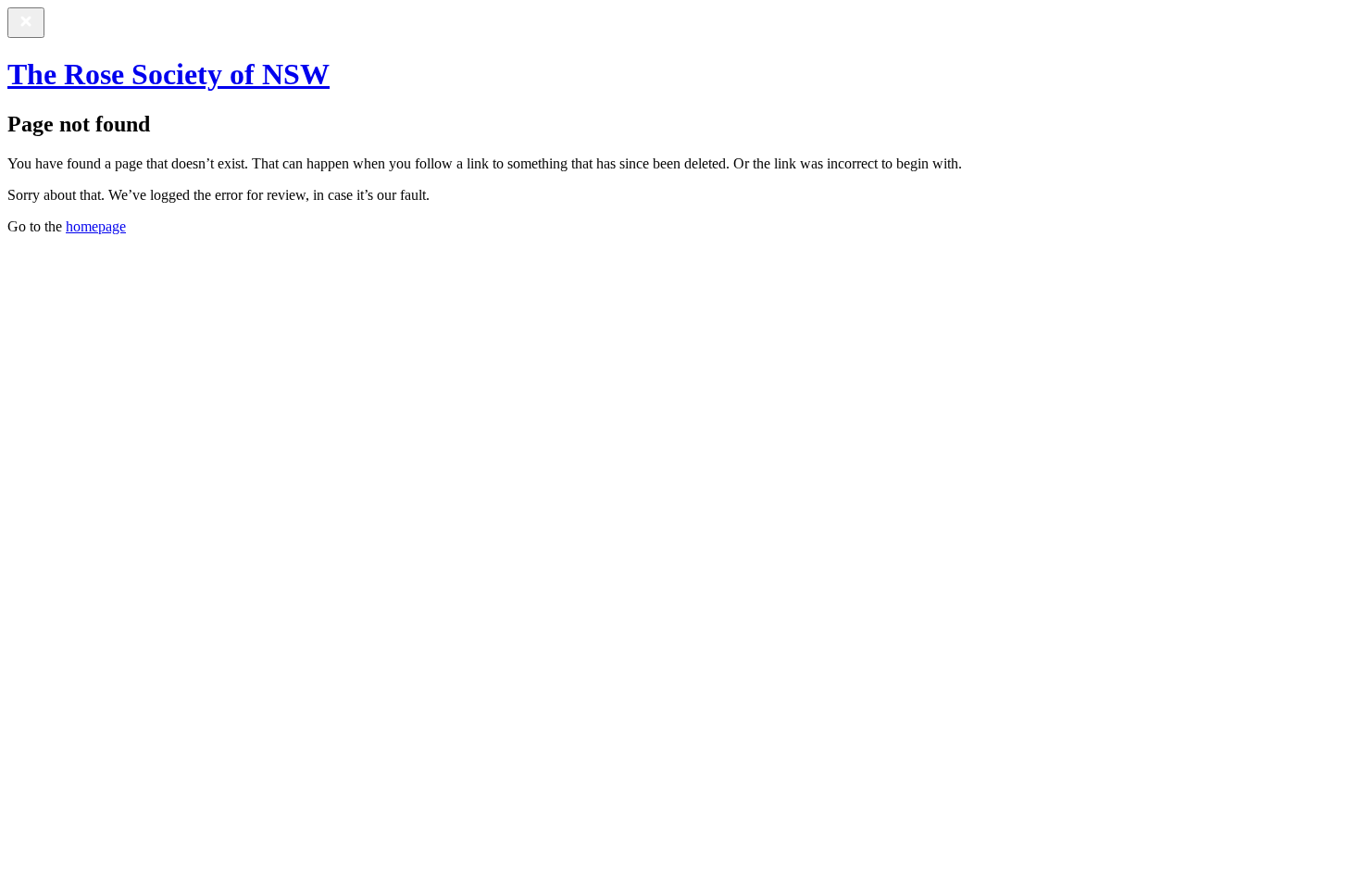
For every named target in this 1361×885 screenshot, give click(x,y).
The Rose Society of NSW (168, 74)
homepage (96, 226)
